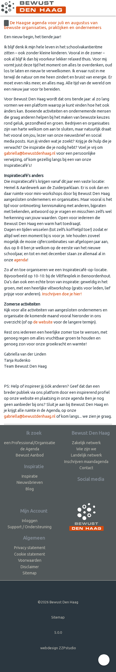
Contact (86, 468)
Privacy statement (29, 547)
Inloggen (29, 520)
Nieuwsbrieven (30, 482)
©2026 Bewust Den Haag (58, 602)
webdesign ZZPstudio (58, 648)
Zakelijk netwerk (86, 442)
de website (43, 322)
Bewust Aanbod (30, 455)
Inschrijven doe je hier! (62, 294)
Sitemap (30, 573)
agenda (20, 260)
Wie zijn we (86, 449)
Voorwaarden (29, 560)
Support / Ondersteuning (30, 527)
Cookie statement (29, 554)
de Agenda (29, 449)
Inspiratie (30, 476)
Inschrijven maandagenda (86, 461)
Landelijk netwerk (86, 455)
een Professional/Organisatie (29, 442)
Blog (30, 489)
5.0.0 (58, 632)
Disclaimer (30, 567)
